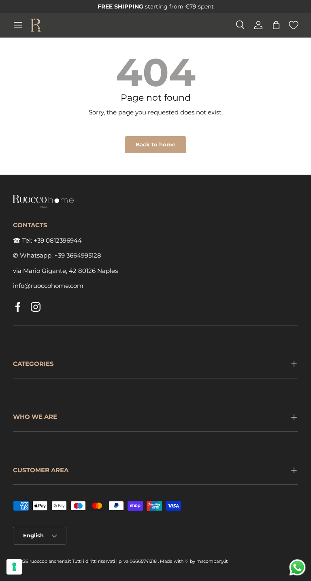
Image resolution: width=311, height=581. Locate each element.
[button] (276, 25)
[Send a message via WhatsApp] (297, 567)
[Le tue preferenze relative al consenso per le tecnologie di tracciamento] (14, 567)
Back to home (155, 144)
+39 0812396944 (58, 240)
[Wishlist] (293, 25)
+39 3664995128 (77, 255)
